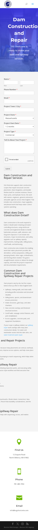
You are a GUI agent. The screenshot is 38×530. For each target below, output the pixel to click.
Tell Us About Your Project (15, 140)
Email (7, 98)
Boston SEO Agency (27, 527)
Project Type (10, 132)
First (5, 86)
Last (21, 86)
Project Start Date (12, 123)
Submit (7, 169)
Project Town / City (12, 106)
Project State (10, 115)
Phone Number (10, 90)
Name (7, 79)
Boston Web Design (11, 527)
